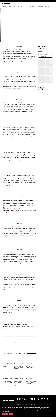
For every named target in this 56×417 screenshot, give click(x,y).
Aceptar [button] (11, 413)
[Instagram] (45, 1)
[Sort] (41, 51)
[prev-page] (3, 388)
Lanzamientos (39, 7)
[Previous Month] (50, 54)
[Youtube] (54, 1)
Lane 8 (32, 326)
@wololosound (35, 393)
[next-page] (6, 388)
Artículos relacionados (10, 353)
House (12, 326)
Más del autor (23, 353)
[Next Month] (52, 54)
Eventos (10, 7)
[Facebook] (42, 1)
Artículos (46, 7)
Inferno (23, 326)
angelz (11, 324)
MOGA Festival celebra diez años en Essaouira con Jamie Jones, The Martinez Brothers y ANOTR (19, 366)
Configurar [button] (5, 413)
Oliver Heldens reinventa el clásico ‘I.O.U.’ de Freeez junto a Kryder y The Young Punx (30, 366)
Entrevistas (31, 7)
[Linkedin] (47, 1)
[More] (26, 333)
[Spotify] (49, 1)
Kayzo (28, 326)
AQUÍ (44, 408)
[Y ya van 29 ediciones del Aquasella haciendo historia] (8, 359)
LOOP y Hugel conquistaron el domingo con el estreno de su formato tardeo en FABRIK (31, 381)
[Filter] (39, 51)
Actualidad (23, 7)
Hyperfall (18, 326)
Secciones (4, 10)
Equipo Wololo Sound (17, 342)
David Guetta (17, 324)
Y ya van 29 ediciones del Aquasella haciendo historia (8, 365)
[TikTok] (51, 1)
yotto (8, 328)
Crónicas (16, 7)
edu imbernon (6, 326)
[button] (40, 0)
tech (4, 328)
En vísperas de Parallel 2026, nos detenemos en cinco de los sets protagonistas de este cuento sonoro (7, 381)
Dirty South (24, 324)
